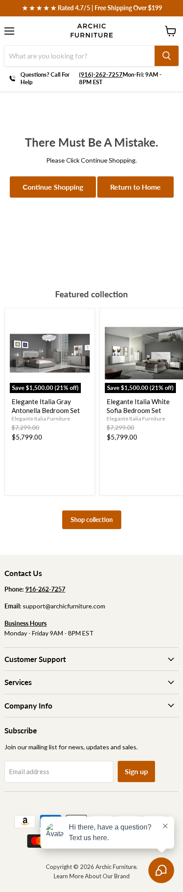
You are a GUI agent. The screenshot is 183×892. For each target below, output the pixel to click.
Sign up (136, 771)
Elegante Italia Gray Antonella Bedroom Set (46, 405)
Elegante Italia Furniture (41, 418)
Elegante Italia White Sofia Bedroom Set (138, 405)
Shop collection (92, 519)
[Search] (167, 56)
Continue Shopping (53, 187)
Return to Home (135, 187)
